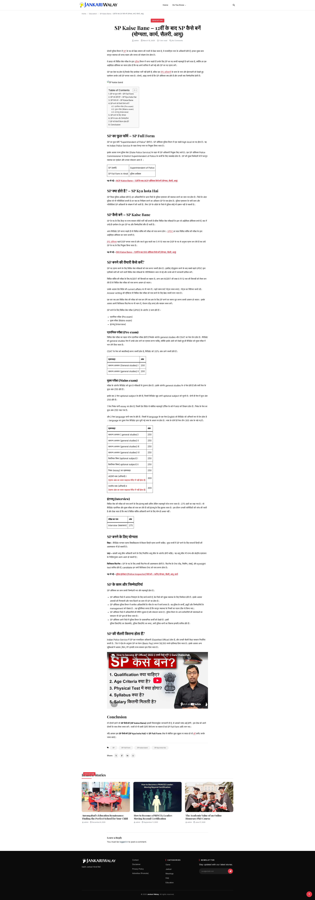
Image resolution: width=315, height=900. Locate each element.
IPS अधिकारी (166, 72)
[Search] (233, 5)
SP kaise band (142, 748)
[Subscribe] (230, 871)
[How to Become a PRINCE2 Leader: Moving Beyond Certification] (157, 797)
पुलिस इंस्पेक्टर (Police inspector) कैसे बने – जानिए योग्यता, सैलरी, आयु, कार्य (147, 574)
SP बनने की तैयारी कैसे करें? (119, 103)
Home (165, 5)
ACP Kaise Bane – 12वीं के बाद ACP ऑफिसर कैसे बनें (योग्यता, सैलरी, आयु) (147, 180)
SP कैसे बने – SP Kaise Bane (121, 100)
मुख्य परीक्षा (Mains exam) (124, 109)
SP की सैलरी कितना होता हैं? (119, 121)
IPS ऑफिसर (112, 241)
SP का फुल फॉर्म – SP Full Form (122, 94)
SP (124, 51)
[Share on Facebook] (121, 755)
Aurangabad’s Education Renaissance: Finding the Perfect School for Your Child (105, 817)
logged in (123, 842)
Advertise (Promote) (140, 873)
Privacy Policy (138, 869)
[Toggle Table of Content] (133, 90)
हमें (194, 733)
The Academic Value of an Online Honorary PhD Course (204, 817)
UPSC (170, 231)
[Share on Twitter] (116, 755)
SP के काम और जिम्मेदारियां (119, 118)
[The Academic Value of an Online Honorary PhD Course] (209, 797)
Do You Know (178, 5)
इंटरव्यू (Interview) (121, 112)
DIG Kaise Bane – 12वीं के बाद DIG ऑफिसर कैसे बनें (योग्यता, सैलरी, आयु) (146, 252)
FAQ (167, 878)
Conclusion (115, 125)
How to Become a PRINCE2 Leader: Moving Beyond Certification (153, 817)
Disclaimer (136, 864)
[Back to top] (309, 894)
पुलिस (137, 61)
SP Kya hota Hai (160, 748)
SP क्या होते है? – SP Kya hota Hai (123, 97)
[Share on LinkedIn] (127, 755)
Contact (135, 860)
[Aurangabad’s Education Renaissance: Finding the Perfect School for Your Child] (106, 797)
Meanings (169, 874)
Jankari (169, 869)
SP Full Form (125, 748)
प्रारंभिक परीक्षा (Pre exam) (124, 106)
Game (168, 865)
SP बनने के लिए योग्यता (118, 115)
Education (93, 14)
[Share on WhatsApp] (133, 755)
